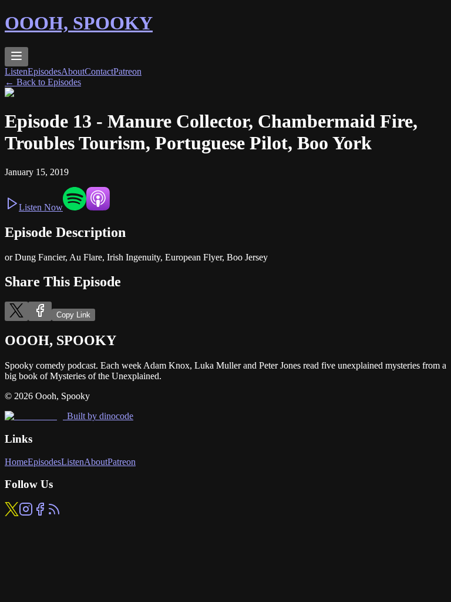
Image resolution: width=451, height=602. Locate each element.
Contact (99, 71)
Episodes (44, 71)
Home (16, 462)
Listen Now (41, 207)
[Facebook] (40, 513)
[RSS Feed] (54, 513)
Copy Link (73, 314)
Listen (16, 71)
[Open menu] (16, 56)
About (73, 71)
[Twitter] (12, 513)
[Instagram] (26, 513)
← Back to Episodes (43, 82)
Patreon (127, 71)
